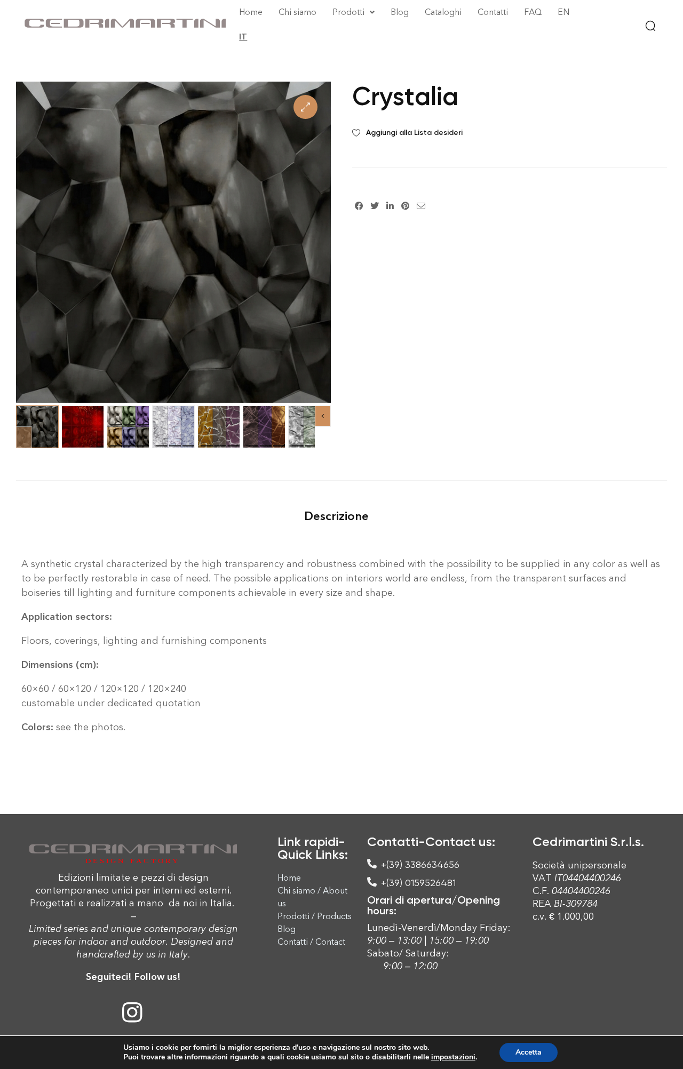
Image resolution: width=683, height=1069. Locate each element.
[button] (305, 107)
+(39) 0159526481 (418, 882)
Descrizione (336, 516)
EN (563, 12)
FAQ (533, 12)
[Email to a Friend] (421, 205)
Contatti (493, 12)
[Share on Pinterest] (405, 205)
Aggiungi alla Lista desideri (414, 132)
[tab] (336, 516)
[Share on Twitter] (375, 205)
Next (323, 416)
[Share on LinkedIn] (390, 205)
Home (251, 12)
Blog (400, 12)
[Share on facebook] (359, 205)
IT (243, 36)
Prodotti (348, 12)
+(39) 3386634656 (420, 864)
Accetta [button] (528, 1052)
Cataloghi (443, 12)
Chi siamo (297, 12)
